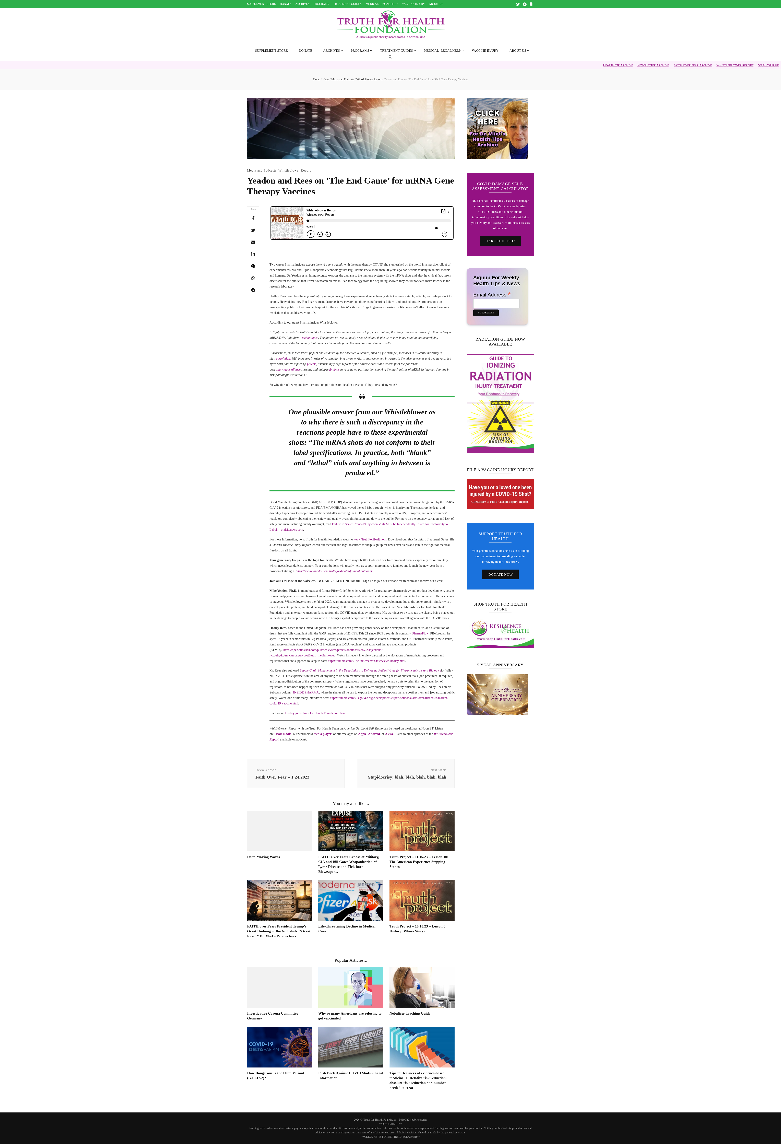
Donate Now (501, 574)
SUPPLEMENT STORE (261, 3)
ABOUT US (436, 3)
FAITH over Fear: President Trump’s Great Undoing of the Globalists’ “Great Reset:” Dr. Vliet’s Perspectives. (278, 931)
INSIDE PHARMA (306, 692)
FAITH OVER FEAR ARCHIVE (626, 65)
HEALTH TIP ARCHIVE (551, 65)
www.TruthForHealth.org (369, 539)
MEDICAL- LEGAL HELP (382, 3)
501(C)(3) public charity (413, 1119)
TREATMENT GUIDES (347, 3)
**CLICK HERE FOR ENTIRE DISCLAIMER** (390, 1136)
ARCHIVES (302, 3)
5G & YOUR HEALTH (705, 65)
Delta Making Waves (263, 857)
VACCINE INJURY (413, 3)
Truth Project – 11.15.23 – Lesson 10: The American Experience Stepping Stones (418, 862)
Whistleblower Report (294, 170)
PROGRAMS (321, 3)
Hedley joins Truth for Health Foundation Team (315, 713)
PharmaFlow (420, 633)
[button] (390, 57)
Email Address (492, 294)
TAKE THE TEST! (500, 241)
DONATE (285, 3)
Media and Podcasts (261, 170)
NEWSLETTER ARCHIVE (586, 65)
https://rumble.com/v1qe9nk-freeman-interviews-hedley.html (366, 661)
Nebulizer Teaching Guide (409, 1013)
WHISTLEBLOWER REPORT (668, 65)
